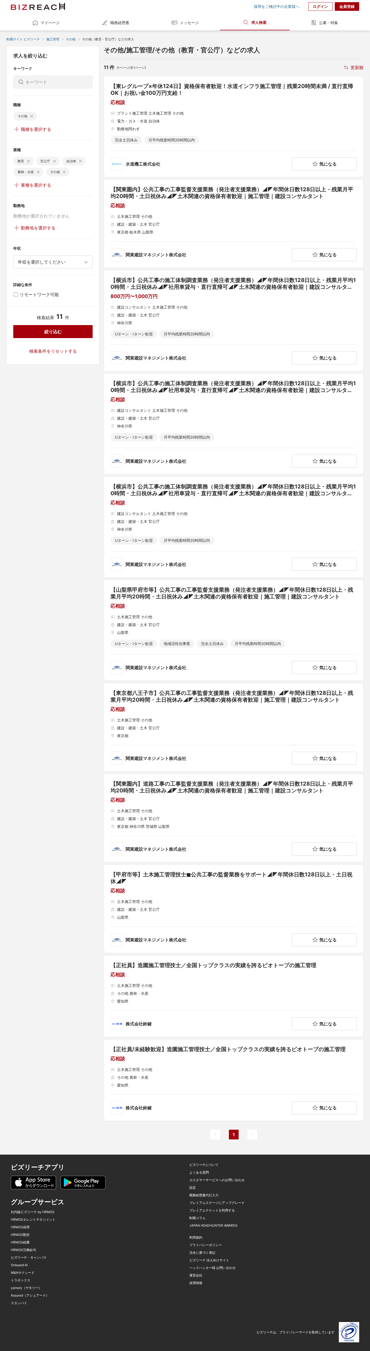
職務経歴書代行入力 (204, 1195)
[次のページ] (252, 1134)
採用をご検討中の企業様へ (276, 6)
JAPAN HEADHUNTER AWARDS (213, 1225)
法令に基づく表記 (202, 1252)
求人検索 (259, 22)
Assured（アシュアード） (30, 1295)
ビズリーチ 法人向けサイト (209, 1260)
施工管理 (52, 39)
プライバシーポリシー (205, 1245)
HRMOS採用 (20, 1227)
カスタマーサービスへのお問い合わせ (217, 1180)
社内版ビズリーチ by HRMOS (32, 1212)
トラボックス (20, 1280)
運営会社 (195, 1275)
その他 (71, 39)
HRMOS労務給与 (23, 1250)
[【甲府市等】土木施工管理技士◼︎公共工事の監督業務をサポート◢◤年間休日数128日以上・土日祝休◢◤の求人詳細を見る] (233, 909)
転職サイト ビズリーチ (23, 39)
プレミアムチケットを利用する (212, 1210)
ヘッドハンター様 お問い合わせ (212, 1267)
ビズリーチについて (204, 1165)
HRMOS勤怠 (20, 1234)
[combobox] (53, 261)
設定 (192, 1187)
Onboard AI (19, 1265)
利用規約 (195, 1237)
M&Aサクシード (22, 1272)
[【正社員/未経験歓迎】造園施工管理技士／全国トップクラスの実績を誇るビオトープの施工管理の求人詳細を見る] (233, 1080)
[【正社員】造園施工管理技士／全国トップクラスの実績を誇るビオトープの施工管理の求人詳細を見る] (233, 996)
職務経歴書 (119, 22)
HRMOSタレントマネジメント (33, 1219)
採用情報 (195, 1283)
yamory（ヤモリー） (26, 1288)
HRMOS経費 (20, 1242)
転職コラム (197, 1218)
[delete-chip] (31, 116)
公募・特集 (328, 22)
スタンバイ (19, 1303)
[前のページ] (215, 1134)
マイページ (50, 22)
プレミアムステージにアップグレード (217, 1202)
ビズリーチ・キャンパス (29, 1257)
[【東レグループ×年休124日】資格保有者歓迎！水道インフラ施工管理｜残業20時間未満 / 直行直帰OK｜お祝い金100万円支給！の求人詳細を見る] (233, 126)
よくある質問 (199, 1172)
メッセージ (189, 22)
